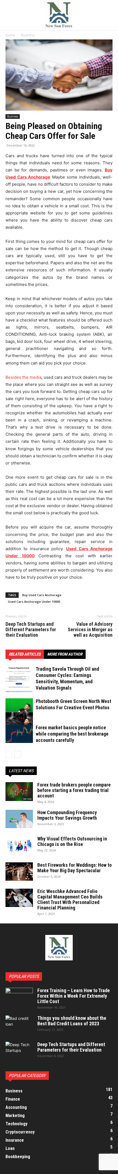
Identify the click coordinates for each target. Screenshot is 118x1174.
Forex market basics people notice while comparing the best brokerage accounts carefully (72, 734)
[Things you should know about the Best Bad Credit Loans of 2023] (19, 1025)
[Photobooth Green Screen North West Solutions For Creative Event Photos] (19, 712)
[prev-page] (8, 754)
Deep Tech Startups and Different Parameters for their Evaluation (30, 629)
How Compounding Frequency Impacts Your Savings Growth (67, 815)
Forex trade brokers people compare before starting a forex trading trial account (74, 790)
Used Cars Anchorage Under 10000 (34, 601)
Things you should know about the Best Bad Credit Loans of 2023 (71, 1020)
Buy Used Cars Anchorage (41, 595)
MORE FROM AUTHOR (64, 654)
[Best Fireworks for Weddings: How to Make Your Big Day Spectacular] (19, 871)
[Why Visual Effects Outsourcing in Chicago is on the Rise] (19, 845)
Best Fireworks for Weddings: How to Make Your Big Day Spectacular (74, 867)
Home (10, 35)
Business (28, 35)
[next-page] (17, 754)
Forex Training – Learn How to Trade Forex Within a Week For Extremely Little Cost (73, 996)
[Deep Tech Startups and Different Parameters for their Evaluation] (19, 1051)
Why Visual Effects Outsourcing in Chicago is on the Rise (72, 841)
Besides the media (23, 377)
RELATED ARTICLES (25, 654)
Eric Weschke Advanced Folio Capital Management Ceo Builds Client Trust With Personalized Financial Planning (70, 899)
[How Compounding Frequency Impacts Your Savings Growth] (19, 819)
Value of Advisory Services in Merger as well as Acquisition (90, 629)
